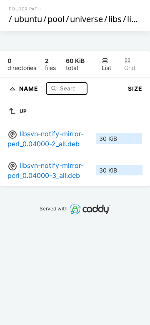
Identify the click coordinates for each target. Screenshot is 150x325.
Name (29, 88)
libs (115, 19)
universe (86, 19)
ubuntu (28, 19)
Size (135, 88)
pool (56, 19)
